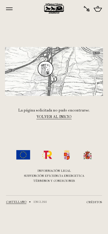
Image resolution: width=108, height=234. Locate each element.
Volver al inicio (54, 116)
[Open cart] (98, 9)
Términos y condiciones (54, 181)
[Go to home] (54, 8)
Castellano (16, 202)
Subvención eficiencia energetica (54, 176)
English (40, 202)
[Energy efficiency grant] (54, 154)
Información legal (54, 170)
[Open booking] (87, 9)
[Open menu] (9, 9)
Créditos (94, 202)
